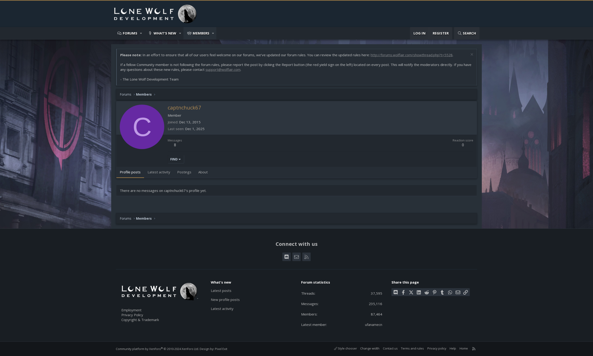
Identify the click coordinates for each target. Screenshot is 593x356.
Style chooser (347, 348)
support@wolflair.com (222, 69)
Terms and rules (412, 348)
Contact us (390, 348)
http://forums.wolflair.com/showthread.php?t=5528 (412, 55)
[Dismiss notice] (471, 55)
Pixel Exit (221, 349)
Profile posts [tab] (130, 172)
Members (201, 33)
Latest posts (221, 290)
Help (453, 348)
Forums (130, 33)
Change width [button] (369, 348)
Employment (131, 310)
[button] (141, 33)
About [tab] (203, 172)
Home (464, 348)
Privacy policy (436, 348)
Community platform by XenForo (157, 349)
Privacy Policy (132, 314)
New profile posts (225, 299)
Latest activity (222, 308)
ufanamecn (373, 324)
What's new (165, 33)
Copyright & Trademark (140, 319)
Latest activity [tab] (159, 172)
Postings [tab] (184, 172)
